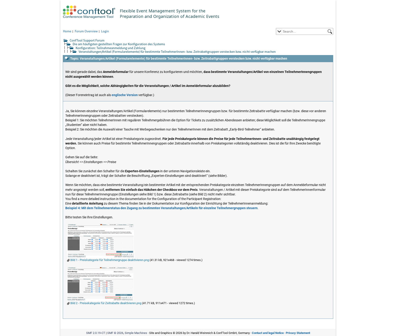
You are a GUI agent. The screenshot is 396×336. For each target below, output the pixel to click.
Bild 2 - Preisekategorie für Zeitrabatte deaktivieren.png (105, 303)
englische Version (125, 95)
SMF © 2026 (115, 333)
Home (67, 31)
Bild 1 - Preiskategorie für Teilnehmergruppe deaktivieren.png (109, 260)
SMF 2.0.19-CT (95, 333)
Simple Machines (136, 333)
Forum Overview (86, 31)
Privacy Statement (298, 333)
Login (105, 31)
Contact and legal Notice (268, 333)
